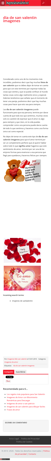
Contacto (48, 3)
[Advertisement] (25, 50)
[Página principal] (17, 5)
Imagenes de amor (11, 362)
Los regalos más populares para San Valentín (26, 394)
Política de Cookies (24, 441)
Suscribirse (20, 372)
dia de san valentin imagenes (23, 365)
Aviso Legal (14, 438)
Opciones (2, 3)
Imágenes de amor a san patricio (21, 403)
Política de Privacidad (30, 438)
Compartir (8, 372)
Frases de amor (13, 409)
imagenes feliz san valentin (17, 359)
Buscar (43, 3)
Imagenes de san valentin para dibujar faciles (26, 406)
